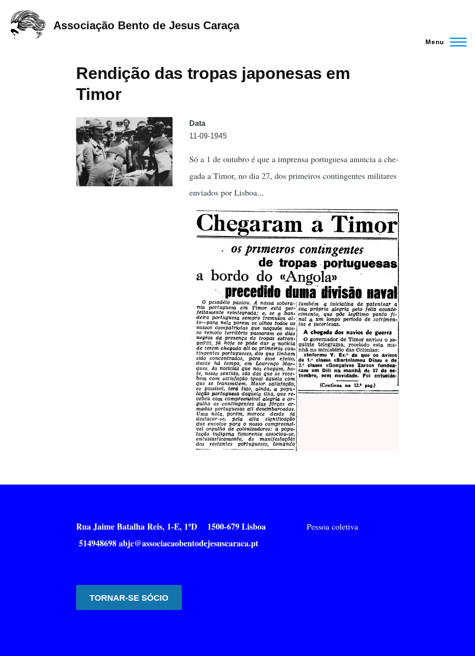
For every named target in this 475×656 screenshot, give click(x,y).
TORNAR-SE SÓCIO (129, 598)
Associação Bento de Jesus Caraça (146, 25)
